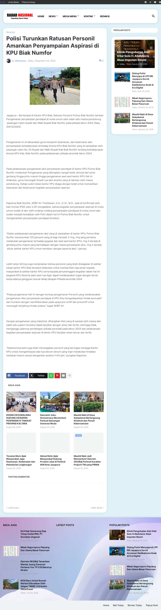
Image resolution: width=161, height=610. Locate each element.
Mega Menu (70, 16)
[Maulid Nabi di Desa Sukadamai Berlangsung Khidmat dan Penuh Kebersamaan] (89, 402)
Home (2, 2)
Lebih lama (96, 507)
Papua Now (152, 605)
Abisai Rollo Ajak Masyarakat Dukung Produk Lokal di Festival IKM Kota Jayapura (52, 460)
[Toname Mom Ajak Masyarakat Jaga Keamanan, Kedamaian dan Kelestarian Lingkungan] (21, 443)
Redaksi (105, 16)
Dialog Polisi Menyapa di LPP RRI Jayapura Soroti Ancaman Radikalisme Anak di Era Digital (143, 80)
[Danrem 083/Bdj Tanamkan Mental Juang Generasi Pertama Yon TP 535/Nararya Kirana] (11, 565)
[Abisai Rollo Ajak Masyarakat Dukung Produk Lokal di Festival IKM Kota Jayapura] (55, 443)
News (52, 16)
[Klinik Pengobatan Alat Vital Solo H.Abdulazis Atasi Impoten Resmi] (117, 535)
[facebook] (146, 2)
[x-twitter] (150, 2)
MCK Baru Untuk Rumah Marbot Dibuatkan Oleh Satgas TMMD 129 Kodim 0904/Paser (34, 585)
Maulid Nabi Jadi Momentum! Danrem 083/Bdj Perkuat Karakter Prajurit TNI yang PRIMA (87, 460)
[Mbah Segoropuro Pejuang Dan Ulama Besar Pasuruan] (122, 102)
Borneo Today (135, 605)
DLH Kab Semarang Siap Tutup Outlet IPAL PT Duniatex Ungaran (33, 534)
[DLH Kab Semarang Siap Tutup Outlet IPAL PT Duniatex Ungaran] (11, 535)
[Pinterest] (57, 375)
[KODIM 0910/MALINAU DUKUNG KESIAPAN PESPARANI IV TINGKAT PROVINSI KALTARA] (21, 402)
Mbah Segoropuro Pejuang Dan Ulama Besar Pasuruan (142, 101)
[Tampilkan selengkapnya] (69, 375)
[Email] (63, 375)
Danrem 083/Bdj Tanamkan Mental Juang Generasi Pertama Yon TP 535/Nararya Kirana (36, 565)
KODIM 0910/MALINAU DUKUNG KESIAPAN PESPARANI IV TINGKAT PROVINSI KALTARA (18, 419)
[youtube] (155, 2)
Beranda (10, 32)
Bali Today (118, 605)
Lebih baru (13, 507)
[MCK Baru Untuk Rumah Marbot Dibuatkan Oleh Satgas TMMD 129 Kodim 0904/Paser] (11, 584)
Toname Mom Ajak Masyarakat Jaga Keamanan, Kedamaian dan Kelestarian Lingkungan (20, 460)
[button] (153, 16)
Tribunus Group (28, 2)
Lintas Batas (13, 2)
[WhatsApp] (51, 375)
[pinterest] (160, 2)
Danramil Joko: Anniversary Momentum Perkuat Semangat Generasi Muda (53, 419)
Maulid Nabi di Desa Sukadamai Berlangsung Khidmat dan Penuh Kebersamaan (87, 419)
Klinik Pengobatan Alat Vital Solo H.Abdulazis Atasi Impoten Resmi (141, 534)
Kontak (88, 16)
